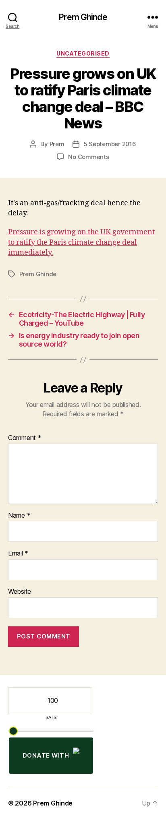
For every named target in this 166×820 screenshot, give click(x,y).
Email (18, 553)
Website (19, 591)
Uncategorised (83, 53)
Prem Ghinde (83, 17)
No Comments (88, 157)
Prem (57, 144)
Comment (25, 438)
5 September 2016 (109, 144)
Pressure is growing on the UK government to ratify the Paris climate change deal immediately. (81, 242)
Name (19, 515)
